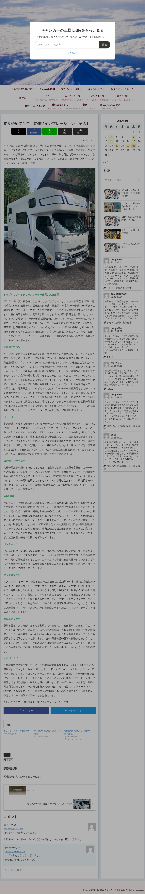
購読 (104, 44)
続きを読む (72, 53)
